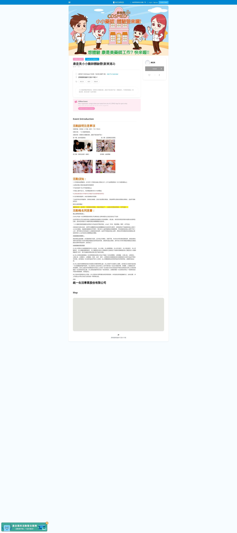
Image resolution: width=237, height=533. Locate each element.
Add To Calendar (112, 74)
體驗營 (96, 81)
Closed (155, 69)
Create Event (163, 2)
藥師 (89, 81)
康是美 (82, 81)
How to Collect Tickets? (86, 108)
